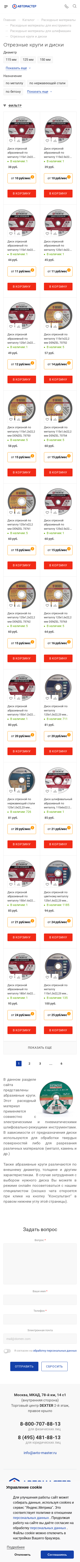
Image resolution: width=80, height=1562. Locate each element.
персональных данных (31, 1518)
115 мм (11, 60)
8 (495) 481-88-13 (39, 1440)
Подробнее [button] (16, 1547)
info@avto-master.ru (40, 1453)
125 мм (28, 60)
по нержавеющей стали (47, 83)
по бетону (13, 92)
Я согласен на (45, 1350)
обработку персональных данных (55, 1350)
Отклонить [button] (23, 1554)
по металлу (14, 83)
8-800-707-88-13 (40, 1426)
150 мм (45, 60)
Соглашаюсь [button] (57, 1554)
